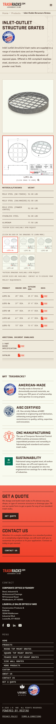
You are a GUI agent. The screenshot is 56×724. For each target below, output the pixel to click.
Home (5, 13)
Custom (6, 669)
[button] (51, 5)
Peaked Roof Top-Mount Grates (21, 657)
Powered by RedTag (15, 710)
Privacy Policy (10, 716)
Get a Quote (9, 682)
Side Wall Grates (14, 661)
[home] (14, 5)
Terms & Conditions (31, 716)
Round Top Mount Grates (17, 649)
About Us (7, 673)
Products (16, 13)
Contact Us (11, 550)
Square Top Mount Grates (18, 653)
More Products (12, 665)
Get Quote (10, 516)
